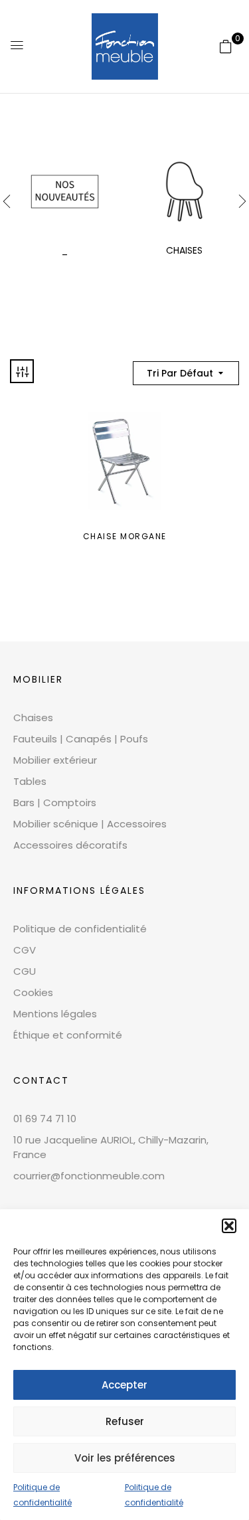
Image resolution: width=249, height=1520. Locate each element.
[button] (229, 1225)
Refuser (125, 1421)
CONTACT (41, 1080)
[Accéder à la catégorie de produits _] (65, 191)
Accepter (124, 1385)
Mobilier (38, 679)
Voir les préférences (124, 1458)
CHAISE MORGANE (125, 536)
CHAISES (184, 250)
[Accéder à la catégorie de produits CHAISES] (184, 191)
